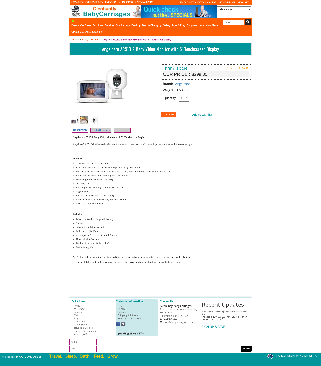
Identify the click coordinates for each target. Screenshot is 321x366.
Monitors (96, 39)
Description (80, 130)
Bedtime (109, 25)
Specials (97, 31)
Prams (75, 25)
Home (75, 39)
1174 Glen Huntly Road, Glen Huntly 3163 (94, 2)
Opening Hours (144, 2)
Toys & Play (178, 25)
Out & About (123, 25)
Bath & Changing (152, 25)
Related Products (101, 130)
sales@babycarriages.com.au (178, 322)
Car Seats (85, 25)
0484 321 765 (126, 2)
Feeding (136, 25)
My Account (187, 2)
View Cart (243, 2)
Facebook (118, 324)
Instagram (123, 324)
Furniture (98, 25)
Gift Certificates (227, 2)
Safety (166, 25)
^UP (317, 355)
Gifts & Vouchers (81, 31)
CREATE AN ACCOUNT (205, 2)
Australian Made (208, 25)
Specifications (122, 130)
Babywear (192, 25)
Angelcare (182, 84)
